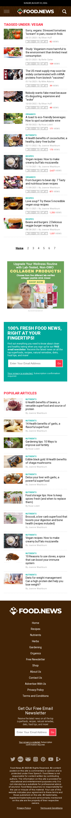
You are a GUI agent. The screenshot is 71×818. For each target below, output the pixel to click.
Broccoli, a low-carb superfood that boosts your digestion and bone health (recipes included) (46, 520)
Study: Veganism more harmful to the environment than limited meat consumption (46, 52)
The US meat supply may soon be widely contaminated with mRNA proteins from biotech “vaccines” (46, 74)
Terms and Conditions (36, 695)
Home (35, 622)
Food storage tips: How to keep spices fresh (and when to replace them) (46, 499)
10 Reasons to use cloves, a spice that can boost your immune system (45, 560)
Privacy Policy (35, 689)
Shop (35, 665)
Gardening (35, 647)
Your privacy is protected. (20, 373)
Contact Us (35, 677)
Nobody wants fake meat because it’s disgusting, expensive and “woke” (46, 96)
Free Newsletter (35, 659)
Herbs (35, 641)
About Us (35, 671)
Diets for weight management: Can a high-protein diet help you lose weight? (44, 581)
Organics (35, 653)
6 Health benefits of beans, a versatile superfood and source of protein (46, 406)
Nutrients (35, 635)
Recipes (35, 628)
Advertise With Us (35, 683)
